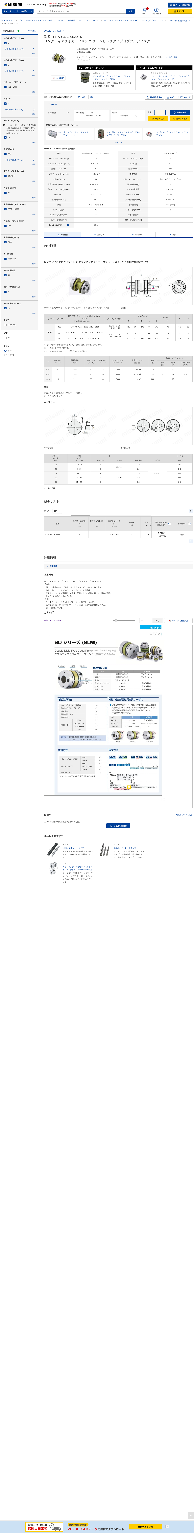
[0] (144, 10)
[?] (68, 225)
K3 (9, 275)
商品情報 (64, 235)
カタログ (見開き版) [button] (180, 621)
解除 (34, 53)
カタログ (60, 78)
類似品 (54, 104)
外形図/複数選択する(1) (14, 49)
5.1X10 (11, 176)
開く (157, 621)
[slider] (116, 620)
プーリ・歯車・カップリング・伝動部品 (35, 20)
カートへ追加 (181, 119)
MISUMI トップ (7, 20)
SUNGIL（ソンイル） (53, 31)
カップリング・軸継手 (65, 20)
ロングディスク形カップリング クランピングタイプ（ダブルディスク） (134, 20)
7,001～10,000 (13, 209)
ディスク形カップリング (89, 20)
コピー (84, 97)
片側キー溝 (12, 259)
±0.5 (9, 226)
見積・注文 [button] (181, 11)
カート (144, 13)
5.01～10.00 (12, 87)
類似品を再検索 (120, 826)
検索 (130, 11)
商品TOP (48, 620)
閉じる (167, 1526)
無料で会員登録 (145, 1527)
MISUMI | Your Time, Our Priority (16, 4)
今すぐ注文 (159, 119)
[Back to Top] (191, 1515)
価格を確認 (181, 112)
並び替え (169, 523)
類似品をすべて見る (184, 815)
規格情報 (57, 620)
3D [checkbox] (9, 338)
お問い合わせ (156, 13)
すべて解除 (32, 31)
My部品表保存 (156, 97)
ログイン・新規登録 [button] (181, 5)
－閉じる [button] (118, 142)
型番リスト (101, 235)
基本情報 (53, 566)
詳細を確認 (173, 57)
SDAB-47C (12, 325)
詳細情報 (138, 235)
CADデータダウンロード (180, 97)
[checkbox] (20, 43)
